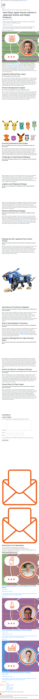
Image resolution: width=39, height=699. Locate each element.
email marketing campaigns (27, 219)
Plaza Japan (17, 63)
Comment (4, 430)
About (8, 683)
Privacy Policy (9, 689)
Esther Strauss (10, 19)
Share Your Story (10, 687)
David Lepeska (10, 24)
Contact (8, 686)
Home (3, 8)
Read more (25, 0)
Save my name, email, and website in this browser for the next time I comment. (18, 437)
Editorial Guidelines (10, 684)
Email (3, 435)
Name (3, 432)
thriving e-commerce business (13, 64)
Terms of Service (10, 688)
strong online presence (23, 334)
